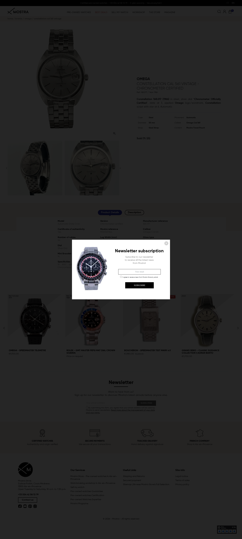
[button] (166, 243)
